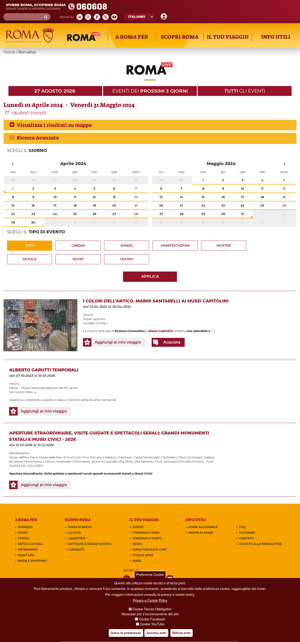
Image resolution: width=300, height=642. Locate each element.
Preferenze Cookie (150, 574)
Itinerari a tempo (147, 538)
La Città (74, 532)
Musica (29, 259)
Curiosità (76, 549)
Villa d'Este (125, 461)
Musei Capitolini (94, 319)
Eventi (138, 527)
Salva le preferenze (126, 633)
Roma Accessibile (203, 527)
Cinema (78, 245)
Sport (78, 259)
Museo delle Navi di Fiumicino (60, 457)
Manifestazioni (175, 245)
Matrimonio (28, 549)
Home (9, 52)
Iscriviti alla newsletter (260, 544)
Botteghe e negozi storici (89, 544)
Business (25, 527)
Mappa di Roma (200, 532)
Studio (23, 538)
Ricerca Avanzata (38, 137)
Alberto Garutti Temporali (43, 370)
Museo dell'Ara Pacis (23, 457)
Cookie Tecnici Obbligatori (152, 609)
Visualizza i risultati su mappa (54, 125)
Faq (242, 527)
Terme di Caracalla (104, 461)
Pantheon (125, 457)
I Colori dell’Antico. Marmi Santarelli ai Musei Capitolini (156, 301)
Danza (126, 245)
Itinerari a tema (146, 532)
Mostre (224, 245)
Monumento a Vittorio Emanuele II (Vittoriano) (57, 461)
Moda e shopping (32, 561)
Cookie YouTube (152, 624)
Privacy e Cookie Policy (150, 600)
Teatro (126, 259)
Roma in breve (80, 527)
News (137, 544)
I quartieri (77, 538)
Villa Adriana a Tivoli (148, 461)
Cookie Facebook (152, 619)
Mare (137, 561)
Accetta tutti (156, 633)
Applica (150, 276)
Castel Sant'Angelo (147, 457)
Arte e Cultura (30, 544)
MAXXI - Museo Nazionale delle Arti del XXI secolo (43, 388)
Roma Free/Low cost (150, 549)
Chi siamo (247, 532)
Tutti (29, 245)
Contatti (246, 538)
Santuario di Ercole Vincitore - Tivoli (188, 461)
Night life (26, 555)
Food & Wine (143, 555)
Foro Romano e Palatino (99, 457)
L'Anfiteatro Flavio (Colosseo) (181, 457)
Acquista (171, 342)
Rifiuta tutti (181, 633)
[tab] (150, 125)
